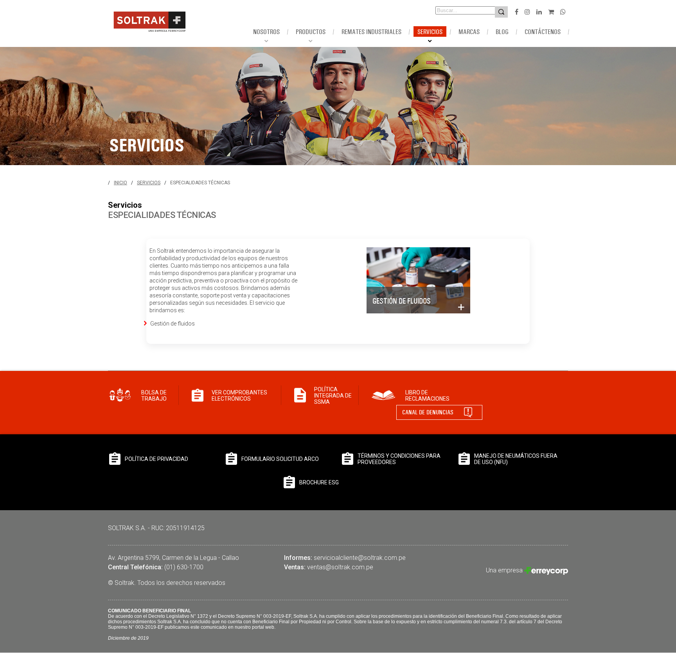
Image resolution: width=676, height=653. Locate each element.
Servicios (148, 182)
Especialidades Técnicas (200, 182)
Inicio (120, 182)
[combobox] (454, 10)
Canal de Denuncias (427, 412)
